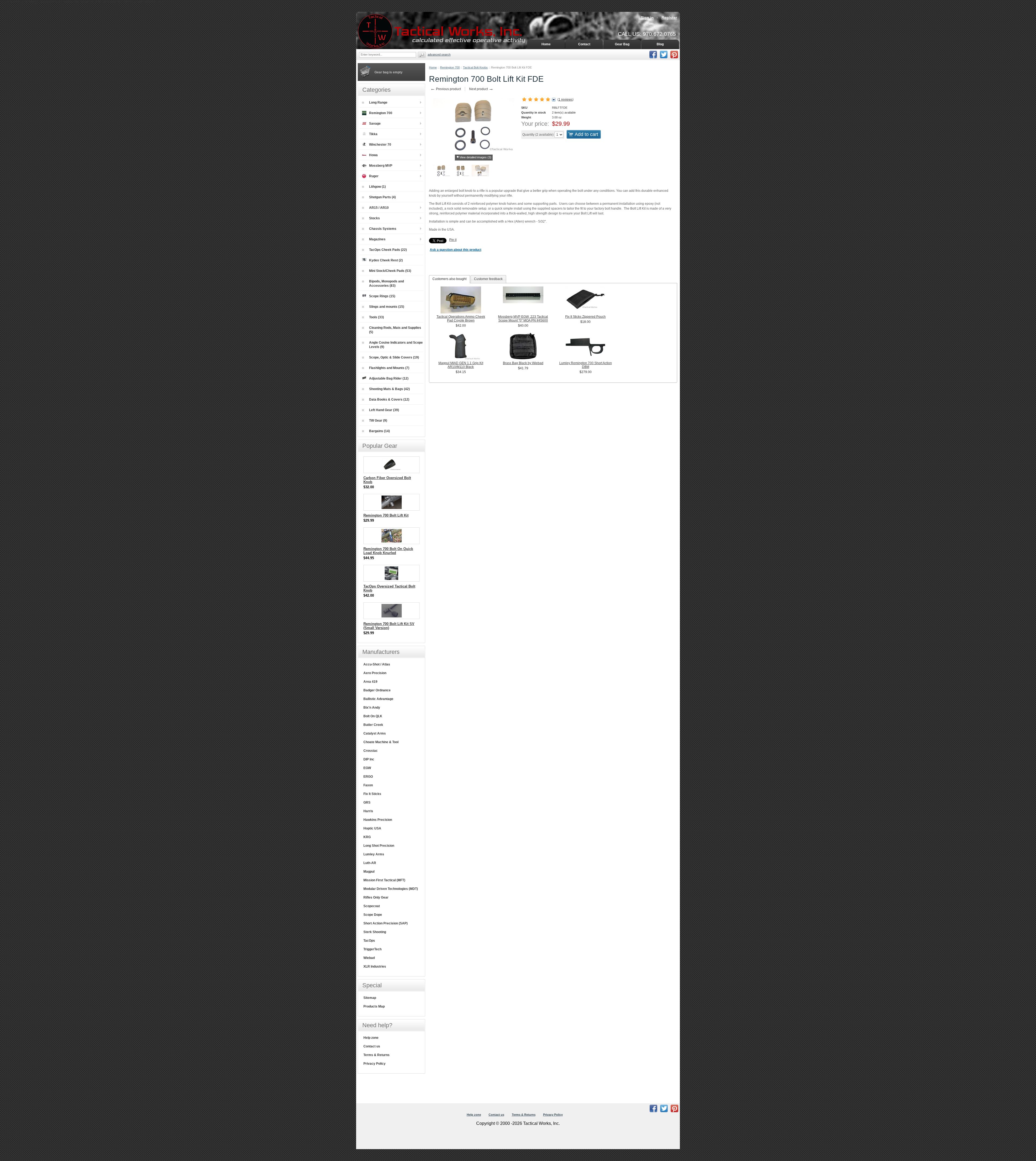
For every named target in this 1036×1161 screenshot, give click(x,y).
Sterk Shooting (374, 932)
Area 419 (370, 682)
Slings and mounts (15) (386, 307)
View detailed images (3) (475, 157)
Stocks (374, 218)
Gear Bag (622, 44)
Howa (373, 155)
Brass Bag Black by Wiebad (523, 363)
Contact (584, 44)
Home (433, 67)
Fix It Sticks (372, 794)
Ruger (374, 176)
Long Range (378, 102)
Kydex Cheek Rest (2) (386, 260)
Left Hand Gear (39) (384, 410)
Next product (481, 89)
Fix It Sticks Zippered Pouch (585, 317)
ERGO (368, 776)
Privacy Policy (374, 1064)
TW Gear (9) (378, 420)
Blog (660, 44)
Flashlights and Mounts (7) (389, 368)
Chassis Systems (382, 229)
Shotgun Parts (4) (382, 197)
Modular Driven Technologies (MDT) (390, 889)
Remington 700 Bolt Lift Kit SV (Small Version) (388, 626)
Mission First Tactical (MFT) (384, 880)
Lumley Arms (373, 854)
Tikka (373, 134)
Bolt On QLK (372, 716)
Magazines (377, 239)
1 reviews (565, 99)
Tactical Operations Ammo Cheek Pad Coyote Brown (461, 318)
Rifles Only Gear (375, 897)
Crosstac (370, 751)
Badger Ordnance (377, 690)
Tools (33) (376, 317)
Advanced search (439, 54)
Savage (375, 123)
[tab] (449, 279)
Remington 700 (450, 67)
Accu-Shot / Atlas (376, 664)
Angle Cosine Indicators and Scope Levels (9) (396, 345)
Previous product (445, 89)
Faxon (368, 785)
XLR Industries (374, 966)
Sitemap (369, 998)
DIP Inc (368, 759)
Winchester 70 (380, 144)
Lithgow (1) (377, 187)
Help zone (371, 1038)
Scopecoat (371, 906)
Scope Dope (372, 915)
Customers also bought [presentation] (449, 279)
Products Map (374, 1006)
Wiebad (369, 958)
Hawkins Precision (377, 820)
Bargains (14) (379, 431)
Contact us (371, 1046)
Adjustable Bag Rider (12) (388, 378)
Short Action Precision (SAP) (385, 923)
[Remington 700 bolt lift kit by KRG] (441, 171)
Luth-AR (369, 863)
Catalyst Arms (374, 733)
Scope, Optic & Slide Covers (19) (394, 357)
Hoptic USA (372, 828)
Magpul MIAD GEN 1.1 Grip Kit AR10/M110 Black (460, 365)
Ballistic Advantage (378, 699)
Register (669, 17)
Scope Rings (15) (382, 296)
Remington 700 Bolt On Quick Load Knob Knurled (388, 551)
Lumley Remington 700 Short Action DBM (585, 365)
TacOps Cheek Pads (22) (388, 250)
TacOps (369, 941)
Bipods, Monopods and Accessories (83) (386, 283)
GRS (366, 802)
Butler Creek (373, 725)
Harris (368, 811)
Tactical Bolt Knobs (475, 67)
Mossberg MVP (380, 166)
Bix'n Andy (371, 707)
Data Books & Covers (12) (389, 399)
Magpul (368, 871)
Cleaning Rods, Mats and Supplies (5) (395, 330)
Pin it (452, 240)
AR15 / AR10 (379, 208)
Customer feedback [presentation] (488, 279)
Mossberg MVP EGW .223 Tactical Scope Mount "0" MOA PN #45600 (523, 318)
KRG (367, 837)
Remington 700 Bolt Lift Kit (385, 515)
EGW (367, 768)
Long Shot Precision (378, 846)
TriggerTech (372, 949)
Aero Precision (374, 673)
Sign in (647, 17)
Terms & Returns (376, 1055)
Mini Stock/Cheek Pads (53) (390, 271)
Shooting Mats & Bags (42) (389, 389)
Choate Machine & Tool (380, 742)
